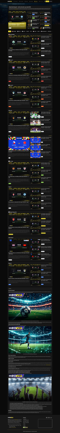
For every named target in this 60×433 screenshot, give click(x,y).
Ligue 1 (39, 31)
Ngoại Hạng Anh (44, 31)
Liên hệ (24, 423)
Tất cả (9, 31)
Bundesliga (14, 31)
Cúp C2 (24, 31)
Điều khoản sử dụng (26, 421)
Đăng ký (51, 1)
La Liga (35, 31)
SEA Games (49, 31)
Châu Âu (28, 31)
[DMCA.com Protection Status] (25, 427)
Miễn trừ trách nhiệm (26, 422)
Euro (31, 31)
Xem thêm (50, 34)
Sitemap (24, 426)
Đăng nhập (47, 1)
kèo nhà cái (16, 419)
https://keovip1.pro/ (13, 427)
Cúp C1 (20, 31)
